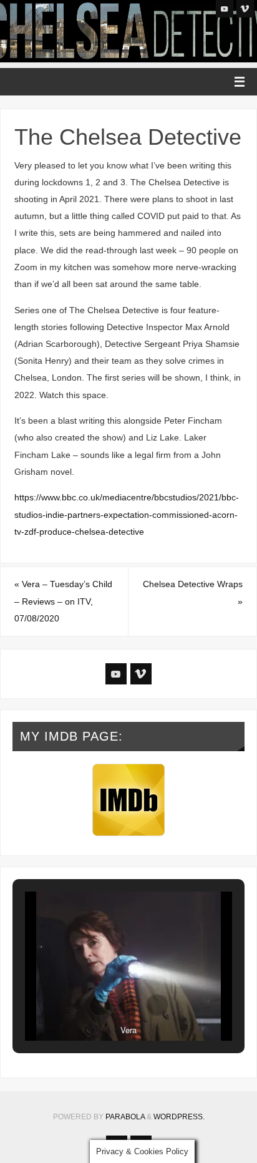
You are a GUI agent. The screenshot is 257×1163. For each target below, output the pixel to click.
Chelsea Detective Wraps (193, 592)
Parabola (125, 1116)
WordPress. (179, 1116)
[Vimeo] (245, 8)
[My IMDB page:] (128, 800)
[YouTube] (224, 8)
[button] (100, 1005)
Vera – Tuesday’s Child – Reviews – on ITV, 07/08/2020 (63, 601)
